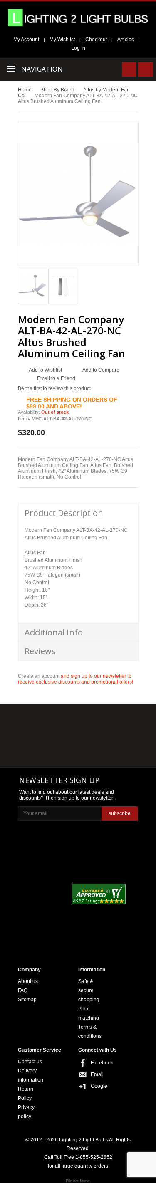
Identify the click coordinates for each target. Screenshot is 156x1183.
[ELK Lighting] (115, 719)
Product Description (64, 513)
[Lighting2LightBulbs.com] (78, 17)
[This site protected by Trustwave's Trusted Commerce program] (49, 936)
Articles (125, 39)
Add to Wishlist (45, 370)
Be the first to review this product (54, 388)
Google (99, 1086)
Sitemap (27, 1000)
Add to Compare (100, 370)
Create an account (38, 676)
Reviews (40, 651)
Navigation (42, 69)
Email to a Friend (56, 378)
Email (97, 1074)
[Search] (129, 69)
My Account (26, 39)
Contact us (30, 1061)
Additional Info (54, 632)
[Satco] (118, 737)
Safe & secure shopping (88, 990)
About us (28, 981)
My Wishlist (62, 39)
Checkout (96, 39)
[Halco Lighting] (77, 720)
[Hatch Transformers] (37, 720)
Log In (78, 48)
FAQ (22, 990)
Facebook (99, 1063)
